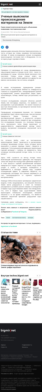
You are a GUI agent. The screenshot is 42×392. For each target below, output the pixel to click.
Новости (4, 347)
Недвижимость (27, 345)
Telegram (23, 212)
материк (30, 217)
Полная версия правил (8, 389)
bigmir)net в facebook (9, 226)
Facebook (15, 212)
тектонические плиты (19, 217)
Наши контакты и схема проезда (12, 366)
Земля (8, 217)
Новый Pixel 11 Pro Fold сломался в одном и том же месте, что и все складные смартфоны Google (26, 296)
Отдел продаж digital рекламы (24, 373)
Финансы (25, 347)
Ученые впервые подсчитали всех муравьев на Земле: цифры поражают (19, 266)
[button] (37, 232)
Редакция (28, 366)
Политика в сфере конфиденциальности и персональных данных (19, 370)
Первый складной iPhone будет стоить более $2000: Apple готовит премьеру (16, 295)
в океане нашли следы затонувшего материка (21, 203)
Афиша (3, 345)
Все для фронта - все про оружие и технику (15, 12)
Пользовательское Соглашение (11, 369)
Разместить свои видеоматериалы (19, 367)
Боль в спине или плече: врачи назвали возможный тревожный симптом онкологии (5, 295)
